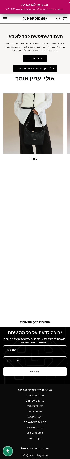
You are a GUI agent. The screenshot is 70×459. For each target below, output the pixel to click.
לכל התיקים (35, 58)
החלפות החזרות (35, 395)
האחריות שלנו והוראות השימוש (35, 390)
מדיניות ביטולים (35, 406)
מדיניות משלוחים (35, 400)
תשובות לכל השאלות (35, 422)
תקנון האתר (35, 438)
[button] (58, 18)
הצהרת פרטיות (35, 427)
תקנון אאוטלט (35, 416)
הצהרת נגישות (35, 433)
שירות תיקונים (35, 411)
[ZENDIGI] (35, 18)
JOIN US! (35, 371)
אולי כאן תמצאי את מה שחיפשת (35, 68)
